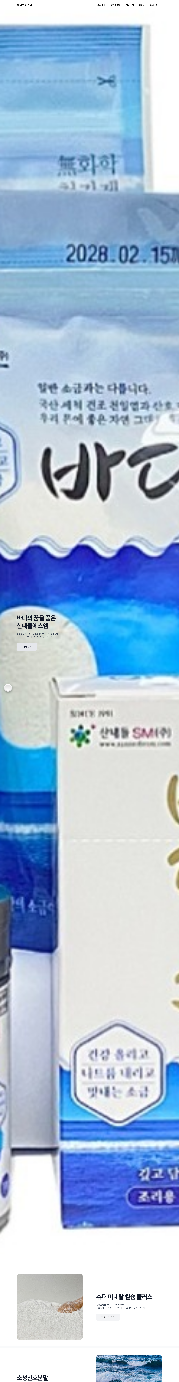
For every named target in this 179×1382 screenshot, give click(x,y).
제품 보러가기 (108, 1317)
